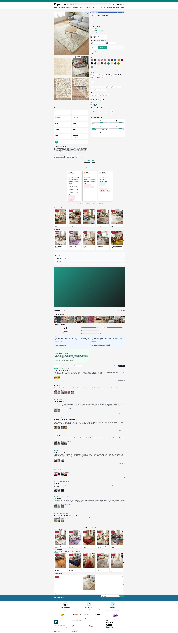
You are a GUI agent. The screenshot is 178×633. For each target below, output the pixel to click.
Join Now (121, 596)
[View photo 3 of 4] (62, 427)
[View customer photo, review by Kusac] (64, 319)
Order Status (121, 0)
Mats (97, 7)
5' (91, 104)
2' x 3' (92, 74)
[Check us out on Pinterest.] (112, 622)
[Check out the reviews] (109, 628)
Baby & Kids (88, 7)
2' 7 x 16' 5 (97, 89)
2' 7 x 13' (119, 87)
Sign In (115, 4)
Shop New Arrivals (89, 0)
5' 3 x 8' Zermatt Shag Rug (87, 225)
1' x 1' (92, 82)
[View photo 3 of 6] (62, 392)
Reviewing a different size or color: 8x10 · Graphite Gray (62, 408)
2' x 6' (100, 87)
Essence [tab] (60, 551)
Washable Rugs (69, 7)
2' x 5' (96, 87)
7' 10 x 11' (92, 77)
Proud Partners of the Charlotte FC (77, 620)
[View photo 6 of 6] (72, 392)
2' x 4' (92, 87)
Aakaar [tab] (72, 551)
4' (94, 94)
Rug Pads (93, 7)
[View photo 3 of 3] (62, 460)
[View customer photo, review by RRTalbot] (97, 319)
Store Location (74, 624)
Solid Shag (74, 131)
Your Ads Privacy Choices (59, 627)
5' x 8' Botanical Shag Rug (101, 546)
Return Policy (91, 626)
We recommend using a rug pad (102, 40)
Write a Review (122, 365)
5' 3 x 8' (106, 74)
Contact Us (90, 620)
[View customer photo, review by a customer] (57, 319)
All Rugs (55, 7)
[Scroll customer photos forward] (124, 319)
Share (99, 51)
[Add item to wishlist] (66, 210)
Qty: (92, 47)
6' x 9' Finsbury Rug (100, 246)
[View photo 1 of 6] (55, 392)
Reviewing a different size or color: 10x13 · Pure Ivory (62, 458)
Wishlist (120, 4)
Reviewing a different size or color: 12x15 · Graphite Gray (62, 441)
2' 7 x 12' (114, 87)
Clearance (122, 7)
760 (92, 527)
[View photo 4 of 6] (65, 392)
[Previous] (55, 218)
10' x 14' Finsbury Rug (86, 246)
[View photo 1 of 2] (55, 377)
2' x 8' (105, 87)
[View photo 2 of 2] (58, 377)
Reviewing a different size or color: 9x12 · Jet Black (61, 472)
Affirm (72, 626)
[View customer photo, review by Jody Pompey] (91, 319)
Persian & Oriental (62, 7)
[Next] (123, 218)
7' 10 (107, 94)
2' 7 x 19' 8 (103, 89)
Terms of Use (56, 625)
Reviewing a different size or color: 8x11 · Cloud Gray (62, 424)
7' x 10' (115, 74)
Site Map (73, 625)
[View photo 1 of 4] (55, 427)
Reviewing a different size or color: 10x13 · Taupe (61, 518)
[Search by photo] (68, 4)
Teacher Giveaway (74, 631)
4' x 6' (101, 74)
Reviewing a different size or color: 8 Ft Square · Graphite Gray (64, 360)
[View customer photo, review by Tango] (70, 319)
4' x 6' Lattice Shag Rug (115, 546)
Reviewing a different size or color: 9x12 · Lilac (61, 390)
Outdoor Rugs (82, 7)
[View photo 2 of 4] (58, 427)
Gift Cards (73, 621)
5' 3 (98, 94)
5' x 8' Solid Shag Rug (114, 225)
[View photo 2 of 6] (58, 392)
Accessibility (91, 627)
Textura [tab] (56, 551)
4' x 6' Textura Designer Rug (59, 568)
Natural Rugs (75, 7)
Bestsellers (73, 627)
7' (104, 94)
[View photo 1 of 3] (55, 460)
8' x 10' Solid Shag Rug (58, 246)
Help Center (91, 624)
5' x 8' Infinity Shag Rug (73, 225)
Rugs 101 (90, 625)
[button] (87, 13)
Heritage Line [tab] (66, 551)
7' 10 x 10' (119, 74)
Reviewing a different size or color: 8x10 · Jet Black (61, 487)
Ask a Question (94, 51)
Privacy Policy (119, 598)
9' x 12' (98, 77)
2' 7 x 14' (92, 89)
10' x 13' (102, 77)
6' (101, 94)
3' (91, 94)
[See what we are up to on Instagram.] (108, 622)
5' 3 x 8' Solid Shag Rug (59, 225)
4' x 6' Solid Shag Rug (72, 246)
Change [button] (97, 54)
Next (95, 527)
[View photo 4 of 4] (65, 427)
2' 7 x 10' (109, 87)
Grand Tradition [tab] (77, 551)
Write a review (101, 17)
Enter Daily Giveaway (75, 630)
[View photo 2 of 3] (58, 460)
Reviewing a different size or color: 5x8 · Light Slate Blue (62, 504)
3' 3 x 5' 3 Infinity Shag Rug (87, 546)
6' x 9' (110, 74)
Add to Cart (102, 47)
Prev (84, 527)
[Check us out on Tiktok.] (110, 622)
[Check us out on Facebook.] (106, 622)
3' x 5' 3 (97, 74)
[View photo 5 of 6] (68, 392)
